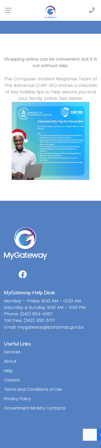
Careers (12, 380)
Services (12, 352)
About (10, 361)
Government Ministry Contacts (35, 408)
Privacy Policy (17, 399)
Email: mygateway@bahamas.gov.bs (44, 327)
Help (8, 371)
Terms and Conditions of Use (33, 389)
